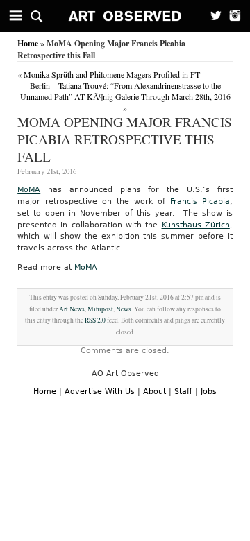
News (123, 309)
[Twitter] (212, 16)
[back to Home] (125, 16)
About (154, 391)
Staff (183, 391)
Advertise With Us (100, 391)
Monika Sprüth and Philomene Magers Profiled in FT (112, 74)
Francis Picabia (200, 201)
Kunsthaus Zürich (196, 225)
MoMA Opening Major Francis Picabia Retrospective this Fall (124, 139)
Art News (72, 309)
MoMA (28, 189)
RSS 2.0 (95, 320)
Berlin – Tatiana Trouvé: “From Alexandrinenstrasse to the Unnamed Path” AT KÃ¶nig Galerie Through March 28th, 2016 (125, 91)
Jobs (209, 391)
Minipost (100, 309)
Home (27, 43)
